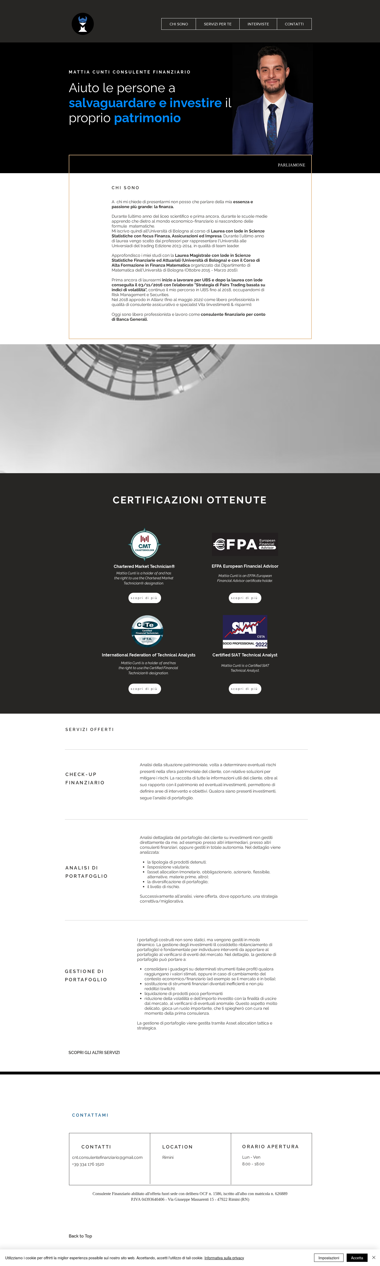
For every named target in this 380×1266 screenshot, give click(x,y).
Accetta (357, 1257)
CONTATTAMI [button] (90, 1115)
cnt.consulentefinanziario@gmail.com (107, 1157)
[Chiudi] (374, 1258)
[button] (291, 165)
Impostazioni (328, 1257)
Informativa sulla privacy (224, 1257)
